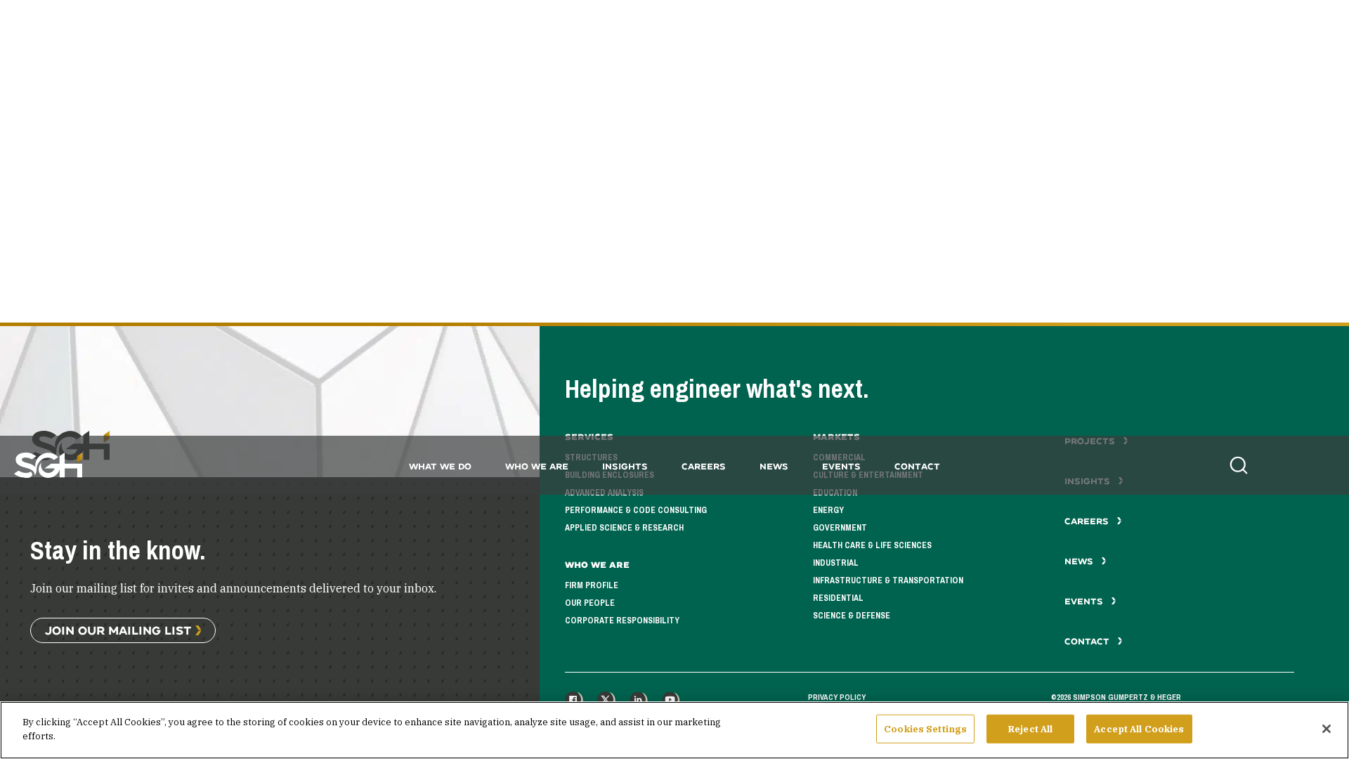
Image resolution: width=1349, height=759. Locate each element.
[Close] (1326, 728)
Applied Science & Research (624, 528)
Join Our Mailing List (118, 630)
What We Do (440, 466)
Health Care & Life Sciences (872, 545)
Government (840, 528)
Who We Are (536, 466)
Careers (704, 466)
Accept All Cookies (1139, 729)
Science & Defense (851, 615)
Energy (828, 510)
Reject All (1030, 729)
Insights (625, 466)
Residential (838, 598)
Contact (917, 466)
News (774, 466)
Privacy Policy (837, 697)
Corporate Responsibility (622, 620)
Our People (590, 603)
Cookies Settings (925, 729)
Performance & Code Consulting (636, 510)
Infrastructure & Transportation (888, 580)
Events (841, 466)
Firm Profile (591, 585)
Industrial (836, 563)
